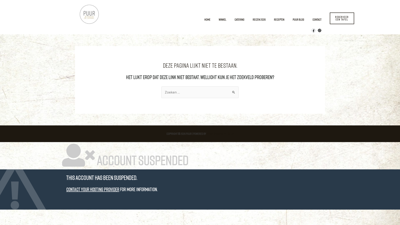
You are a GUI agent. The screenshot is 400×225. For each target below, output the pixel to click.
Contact (316, 19)
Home (207, 19)
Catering (239, 19)
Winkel (222, 19)
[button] (342, 18)
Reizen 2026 (259, 19)
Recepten (279, 19)
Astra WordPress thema (220, 133)
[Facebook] (313, 30)
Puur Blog (298, 19)
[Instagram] (319, 30)
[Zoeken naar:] (200, 92)
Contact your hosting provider (92, 189)
